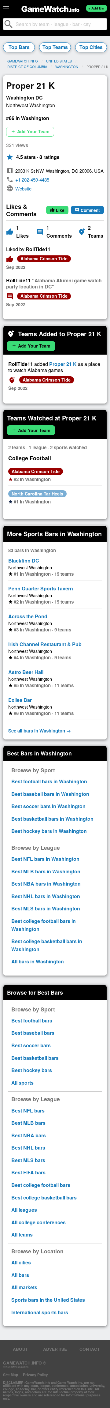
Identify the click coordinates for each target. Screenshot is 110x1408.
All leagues (24, 1209)
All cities (21, 1262)
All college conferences (38, 1222)
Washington (66, 66)
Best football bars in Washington (49, 781)
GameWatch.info (22, 60)
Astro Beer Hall (25, 672)
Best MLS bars (28, 1160)
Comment (87, 210)
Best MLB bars (28, 1122)
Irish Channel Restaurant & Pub (45, 644)
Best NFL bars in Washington (45, 858)
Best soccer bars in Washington (48, 806)
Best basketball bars (35, 1057)
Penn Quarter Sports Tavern (40, 588)
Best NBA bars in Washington (46, 883)
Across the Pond (27, 616)
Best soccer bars (31, 1045)
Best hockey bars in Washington (49, 830)
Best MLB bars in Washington (45, 871)
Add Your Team (30, 131)
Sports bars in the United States (48, 1299)
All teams (22, 1234)
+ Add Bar (96, 8)
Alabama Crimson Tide (44, 258)
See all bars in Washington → (39, 730)
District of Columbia (27, 66)
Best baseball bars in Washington (50, 793)
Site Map (10, 1374)
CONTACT (89, 1349)
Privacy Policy (35, 1374)
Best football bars (31, 1020)
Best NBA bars (28, 1135)
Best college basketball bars (44, 1197)
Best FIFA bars (28, 1172)
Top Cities (91, 47)
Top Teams (55, 47)
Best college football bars (40, 1184)
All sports (22, 1082)
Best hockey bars (31, 1070)
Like (57, 210)
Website (23, 188)
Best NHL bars (28, 1147)
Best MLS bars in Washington (45, 908)
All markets (24, 1287)
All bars (20, 1274)
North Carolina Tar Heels (37, 494)
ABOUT (20, 1349)
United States (59, 60)
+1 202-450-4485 (32, 180)
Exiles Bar (20, 699)
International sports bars (39, 1312)
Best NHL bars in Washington (45, 896)
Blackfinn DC (23, 560)
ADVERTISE (55, 1349)
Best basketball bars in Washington (52, 818)
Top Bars (19, 47)
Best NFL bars (28, 1110)
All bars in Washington (37, 961)
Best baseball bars (32, 1032)
